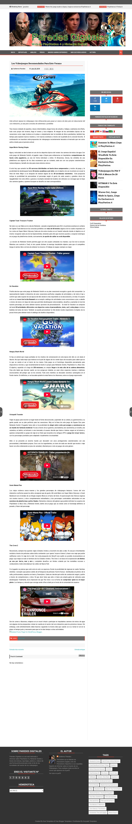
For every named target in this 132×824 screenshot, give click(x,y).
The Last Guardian (110, 796)
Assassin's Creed (95, 761)
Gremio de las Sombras (98, 225)
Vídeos (42, 52)
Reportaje (22, 638)
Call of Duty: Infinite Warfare (110, 761)
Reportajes (22, 52)
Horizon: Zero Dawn (103, 777)
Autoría (93, 52)
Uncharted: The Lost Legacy (98, 812)
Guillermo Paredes (65, 757)
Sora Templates (48, 821)
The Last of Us (94, 800)
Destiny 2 (114, 765)
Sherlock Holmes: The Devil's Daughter (101, 793)
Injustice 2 (115, 777)
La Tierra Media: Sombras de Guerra (101, 781)
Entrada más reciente (16, 649)
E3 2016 (108, 769)
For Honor (105, 773)
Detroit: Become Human (97, 769)
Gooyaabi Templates (90, 821)
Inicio (13, 52)
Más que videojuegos (78, 52)
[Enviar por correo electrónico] (45, 69)
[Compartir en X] (49, 69)
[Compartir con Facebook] (51, 69)
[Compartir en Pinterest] (53, 69)
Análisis (33, 52)
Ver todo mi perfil (55, 773)
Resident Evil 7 (99, 789)
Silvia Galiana (94, 227)
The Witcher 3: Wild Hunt (97, 804)
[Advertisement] (47, 723)
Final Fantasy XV (95, 773)
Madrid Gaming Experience (57, 52)
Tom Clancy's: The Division (98, 808)
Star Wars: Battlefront (96, 796)
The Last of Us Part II (107, 800)
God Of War (113, 773)
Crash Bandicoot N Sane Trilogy (99, 765)
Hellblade (92, 777)
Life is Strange (94, 785)
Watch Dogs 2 (113, 812)
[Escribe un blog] (47, 69)
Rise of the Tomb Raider (113, 789)
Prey (91, 789)
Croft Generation (95, 223)
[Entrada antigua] (131, 412)
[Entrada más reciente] (1, 412)
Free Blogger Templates (63, 821)
